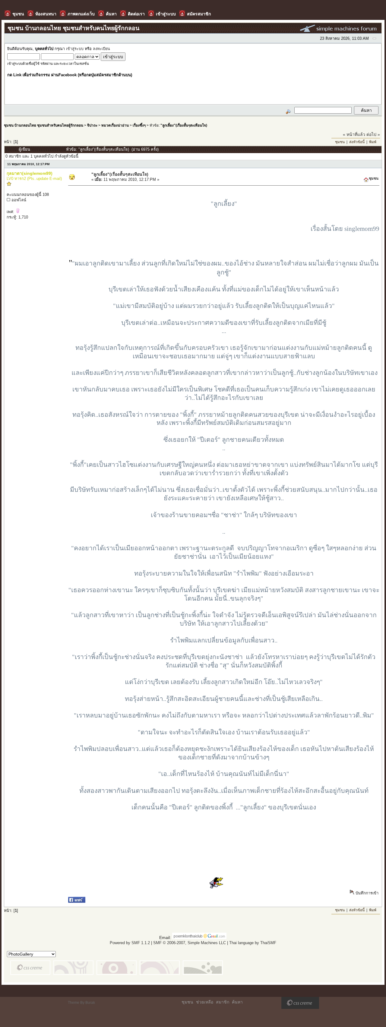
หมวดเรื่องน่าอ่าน (115, 125)
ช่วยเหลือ (204, 1002)
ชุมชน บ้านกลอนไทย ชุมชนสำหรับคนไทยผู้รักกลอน (43, 125)
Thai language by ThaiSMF (252, 943)
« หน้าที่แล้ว (354, 134)
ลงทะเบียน (101, 49)
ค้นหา (237, 1002)
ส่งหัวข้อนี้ (357, 142)
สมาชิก (222, 1002)
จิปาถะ (92, 125)
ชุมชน (340, 142)
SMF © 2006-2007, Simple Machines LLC (189, 943)
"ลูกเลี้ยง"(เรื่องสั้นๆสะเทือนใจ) (183, 125)
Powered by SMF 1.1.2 (130, 943)
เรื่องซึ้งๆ (139, 125)
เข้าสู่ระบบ (75, 49)
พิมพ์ (372, 142)
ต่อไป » (373, 134)
